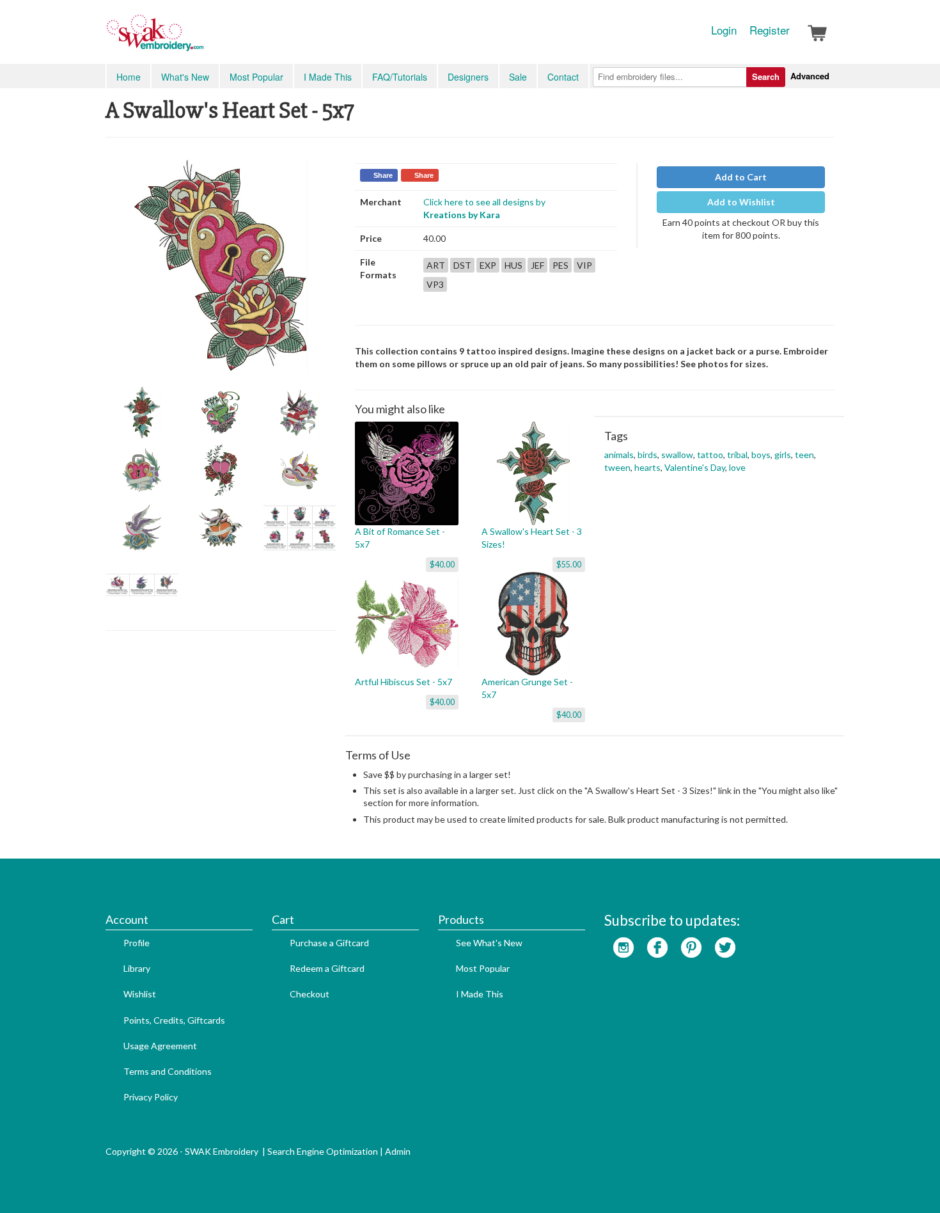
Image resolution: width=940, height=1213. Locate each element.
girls (782, 454)
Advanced (809, 76)
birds (647, 454)
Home (128, 76)
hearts (647, 467)
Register (769, 30)
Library (136, 968)
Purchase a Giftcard (329, 942)
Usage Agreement (160, 1045)
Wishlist (139, 993)
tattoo (710, 454)
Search (765, 76)
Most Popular (256, 76)
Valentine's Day (694, 467)
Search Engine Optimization (322, 1151)
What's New (185, 76)
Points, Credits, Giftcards (174, 1020)
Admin (398, 1151)
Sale (518, 76)
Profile (136, 942)
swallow (677, 454)
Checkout (309, 993)
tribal (737, 454)
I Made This (328, 76)
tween (617, 467)
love (737, 467)
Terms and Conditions (167, 1071)
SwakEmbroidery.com (201, 38)
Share (383, 175)
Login (724, 30)
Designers (468, 76)
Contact (563, 76)
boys (761, 454)
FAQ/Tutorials (399, 76)
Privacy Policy (150, 1096)
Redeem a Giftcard (327, 968)
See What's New (489, 942)
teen (804, 454)
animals (619, 454)
